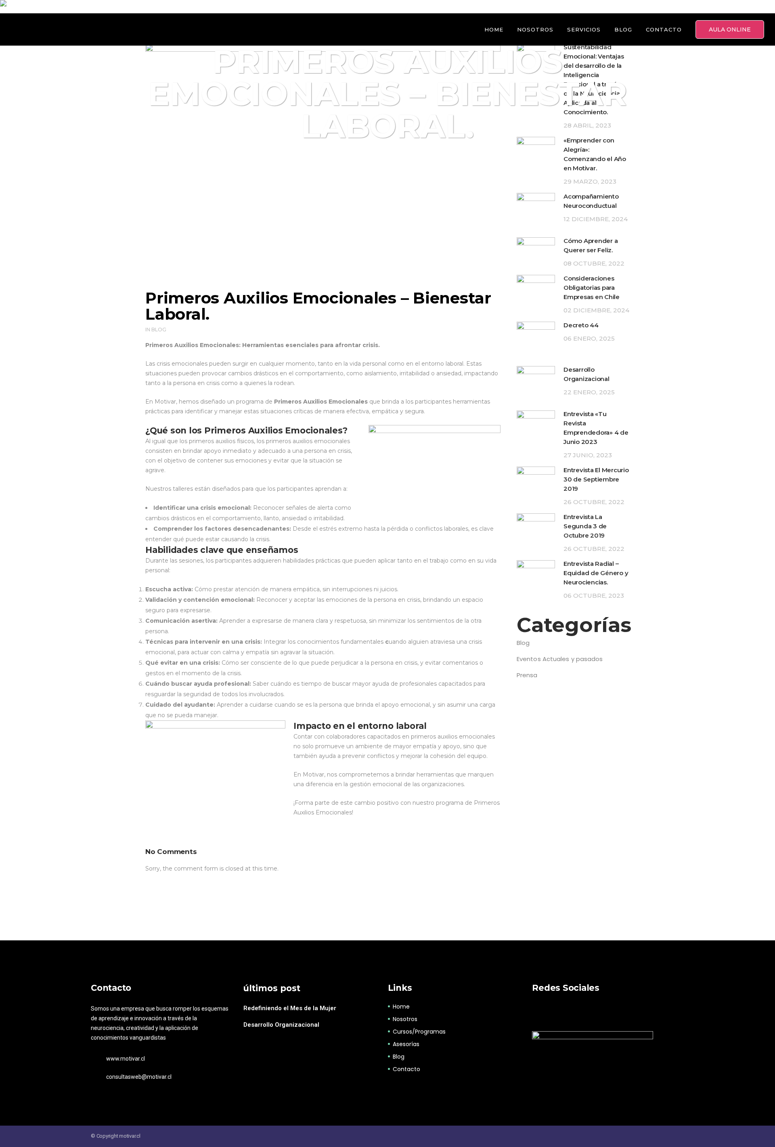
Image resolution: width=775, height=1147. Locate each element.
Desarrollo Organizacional (281, 1024)
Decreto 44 (581, 325)
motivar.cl (129, 1136)
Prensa (527, 675)
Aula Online (730, 29)
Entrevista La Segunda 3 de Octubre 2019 (585, 526)
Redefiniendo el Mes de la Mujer (289, 1008)
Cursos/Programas (419, 1032)
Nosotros (405, 1019)
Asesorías (406, 1044)
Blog (158, 330)
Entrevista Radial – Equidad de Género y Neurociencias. (595, 573)
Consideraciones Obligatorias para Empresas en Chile (591, 287)
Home (401, 1007)
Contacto (406, 1069)
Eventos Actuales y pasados (560, 659)
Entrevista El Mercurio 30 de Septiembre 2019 (596, 479)
